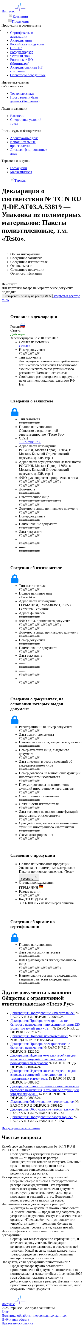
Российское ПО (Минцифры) (21, 61)
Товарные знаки (22, 93)
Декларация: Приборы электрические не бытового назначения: (40, 1045)
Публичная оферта (15, 1319)
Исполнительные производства (23, 144)
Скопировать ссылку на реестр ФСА (27, 296)
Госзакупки (18, 168)
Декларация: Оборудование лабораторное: (41, 1117)
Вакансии (17, 116)
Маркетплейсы (21, 172)
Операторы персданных (27, 75)
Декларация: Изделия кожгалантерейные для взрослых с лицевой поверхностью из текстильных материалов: (43, 1074)
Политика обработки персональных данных (34, 1315)
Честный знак (20, 56)
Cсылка (24, 346)
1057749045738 (30, 442)
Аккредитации (21, 40)
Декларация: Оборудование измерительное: (42, 1013)
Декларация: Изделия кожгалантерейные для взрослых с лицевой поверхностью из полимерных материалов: (43, 1059)
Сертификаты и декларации (21, 34)
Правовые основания (17, 1323)
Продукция (20, 21)
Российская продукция (27, 44)
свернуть (27, 878)
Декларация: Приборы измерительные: (39, 1036)
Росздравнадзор (21, 52)
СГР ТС (16, 48)
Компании (20, 16)
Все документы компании (21, 1128)
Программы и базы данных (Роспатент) (24, 99)
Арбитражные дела (24, 138)
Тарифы (20, 180)
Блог (5, 1312)
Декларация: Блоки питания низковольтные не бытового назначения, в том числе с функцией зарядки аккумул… (44, 1090)
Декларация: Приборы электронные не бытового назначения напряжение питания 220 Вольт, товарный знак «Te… (45, 1024)
